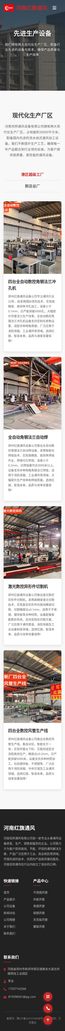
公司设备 (9, 906)
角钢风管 (39, 906)
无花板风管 (40, 920)
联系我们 (9, 933)
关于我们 (9, 927)
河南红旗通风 (19, 827)
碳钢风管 (39, 913)
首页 (6, 892)
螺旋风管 (39, 927)
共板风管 (39, 899)
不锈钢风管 (40, 892)
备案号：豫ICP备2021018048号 (24, 1018)
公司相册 (9, 920)
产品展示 (9, 899)
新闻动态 (9, 913)
